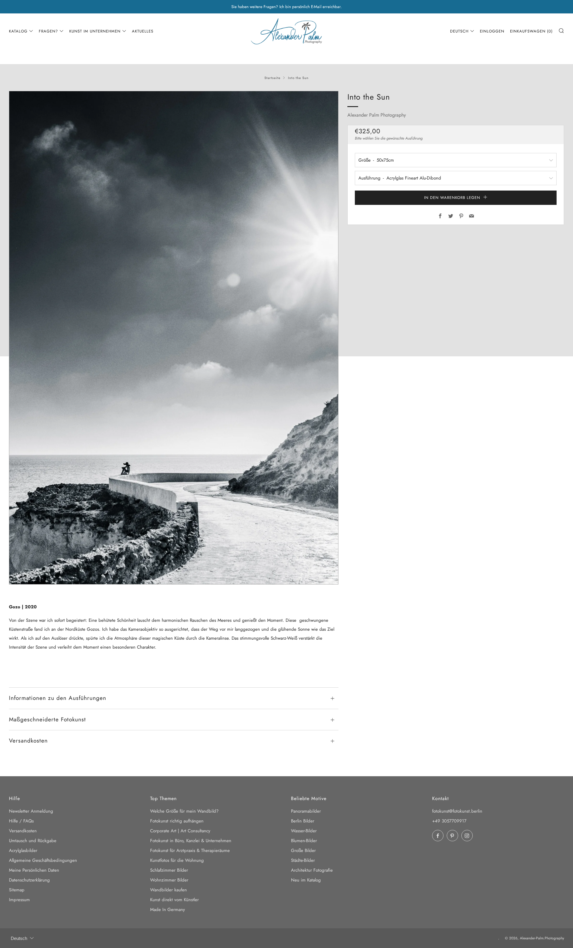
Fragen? (48, 31)
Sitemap (16, 890)
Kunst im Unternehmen (95, 31)
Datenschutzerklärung (29, 880)
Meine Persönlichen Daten (34, 870)
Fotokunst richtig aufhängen (177, 821)
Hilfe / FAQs (21, 821)
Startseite (272, 77)
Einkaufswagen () (531, 31)
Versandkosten (23, 831)
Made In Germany (167, 909)
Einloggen (492, 31)
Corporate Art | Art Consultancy (180, 831)
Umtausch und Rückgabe (32, 840)
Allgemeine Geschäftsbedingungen (43, 860)
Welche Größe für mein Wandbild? (184, 811)
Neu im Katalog (306, 880)
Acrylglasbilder (23, 850)
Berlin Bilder (302, 821)
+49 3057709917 (449, 821)
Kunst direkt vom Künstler (174, 899)
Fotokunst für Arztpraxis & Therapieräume (190, 850)
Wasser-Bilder (304, 831)
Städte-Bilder (303, 860)
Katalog (18, 31)
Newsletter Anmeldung (31, 811)
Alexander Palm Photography (376, 115)
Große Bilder (303, 850)
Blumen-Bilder (304, 840)
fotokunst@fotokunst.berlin (457, 811)
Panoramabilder (306, 811)
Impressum (19, 899)
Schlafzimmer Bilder (169, 870)
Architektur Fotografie (312, 870)
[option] (173, 337)
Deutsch (459, 31)
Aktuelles (142, 31)
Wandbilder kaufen (168, 890)
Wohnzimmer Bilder (169, 880)
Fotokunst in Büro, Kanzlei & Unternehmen (190, 840)
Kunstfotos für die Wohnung (177, 860)
